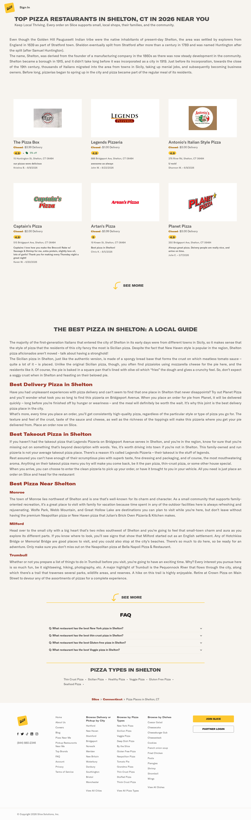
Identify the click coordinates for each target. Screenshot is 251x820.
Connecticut (112, 699)
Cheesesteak (155, 737)
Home (58, 717)
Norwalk (90, 746)
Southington (92, 771)
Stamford (91, 736)
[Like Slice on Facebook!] (18, 734)
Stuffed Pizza (124, 777)
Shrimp (152, 768)
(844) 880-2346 (26, 743)
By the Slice (123, 746)
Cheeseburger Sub (157, 732)
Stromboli (153, 773)
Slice (95, 699)
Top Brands (61, 751)
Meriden (90, 751)
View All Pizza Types (128, 790)
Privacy (59, 766)
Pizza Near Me (63, 737)
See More (133, 285)
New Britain (92, 756)
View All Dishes (156, 787)
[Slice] (9, 8)
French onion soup (158, 747)
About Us (60, 722)
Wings (151, 778)
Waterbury (91, 761)
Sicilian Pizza (124, 730)
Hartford (90, 725)
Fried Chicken (155, 753)
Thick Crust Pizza (126, 782)
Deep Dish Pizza (125, 741)
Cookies (152, 742)
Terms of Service (64, 771)
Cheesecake (154, 727)
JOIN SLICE (213, 718)
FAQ (57, 756)
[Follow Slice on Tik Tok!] (27, 734)
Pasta (151, 758)
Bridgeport (91, 741)
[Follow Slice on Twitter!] (22, 734)
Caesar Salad (155, 722)
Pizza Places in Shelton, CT (142, 699)
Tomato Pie (123, 761)
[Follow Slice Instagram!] (36, 734)
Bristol (89, 777)
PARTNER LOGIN (213, 729)
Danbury (90, 766)
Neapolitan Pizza (126, 756)
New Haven (92, 730)
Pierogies (153, 763)
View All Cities (94, 790)
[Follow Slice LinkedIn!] (31, 734)
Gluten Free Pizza (126, 751)
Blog (57, 732)
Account (59, 761)
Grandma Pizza (125, 766)
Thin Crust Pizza (126, 771)
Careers (59, 727)
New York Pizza (125, 725)
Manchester (92, 782)
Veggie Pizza (123, 736)
